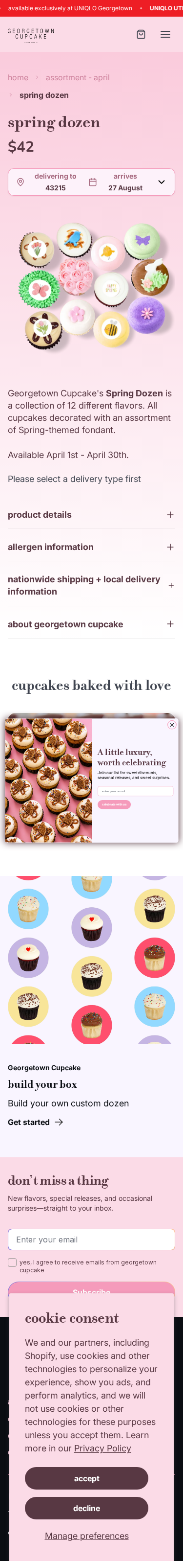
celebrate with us (114, 804)
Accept (87, 1478)
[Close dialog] (171, 724)
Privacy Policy (102, 1448)
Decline (86, 1508)
